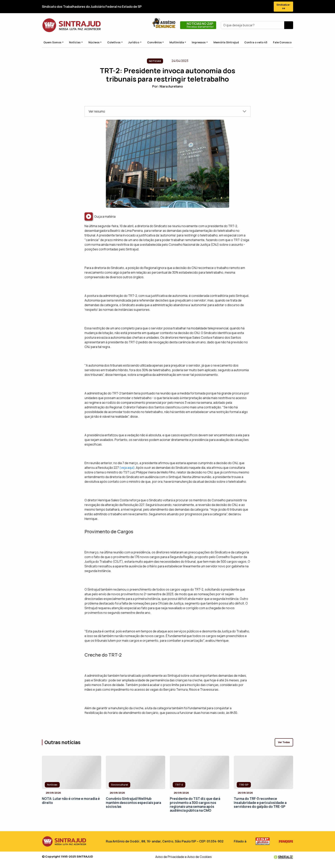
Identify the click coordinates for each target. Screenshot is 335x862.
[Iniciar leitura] (89, 216)
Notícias (74, 42)
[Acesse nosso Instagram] (253, 6)
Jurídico (133, 42)
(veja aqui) (127, 467)
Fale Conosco (282, 42)
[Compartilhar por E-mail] (171, 99)
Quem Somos (52, 42)
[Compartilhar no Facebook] (157, 99)
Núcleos (93, 42)
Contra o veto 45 (255, 42)
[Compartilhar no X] (164, 99)
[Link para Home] (71, 25)
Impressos (198, 42)
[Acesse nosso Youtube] (260, 6)
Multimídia (176, 42)
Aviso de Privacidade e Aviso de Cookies (183, 857)
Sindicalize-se (283, 6)
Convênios (154, 42)
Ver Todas (284, 742)
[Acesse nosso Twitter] (246, 6)
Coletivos (113, 42)
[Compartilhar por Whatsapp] (178, 99)
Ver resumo (97, 111)
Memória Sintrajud (226, 42)
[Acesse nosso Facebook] (239, 6)
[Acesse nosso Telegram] (267, 6)
